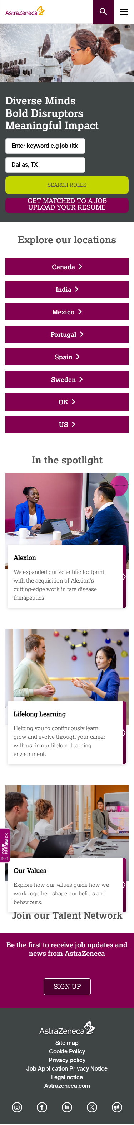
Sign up (67, 987)
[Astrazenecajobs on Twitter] (92, 1107)
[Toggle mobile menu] (124, 12)
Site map (67, 1043)
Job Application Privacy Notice (67, 1069)
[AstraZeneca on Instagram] (16, 1107)
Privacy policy (67, 1060)
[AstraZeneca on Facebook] (41, 1107)
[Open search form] (103, 12)
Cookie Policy (67, 1052)
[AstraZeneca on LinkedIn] (67, 1107)
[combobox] (45, 165)
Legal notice (67, 1078)
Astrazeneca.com (67, 1086)
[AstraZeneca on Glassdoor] (117, 1107)
